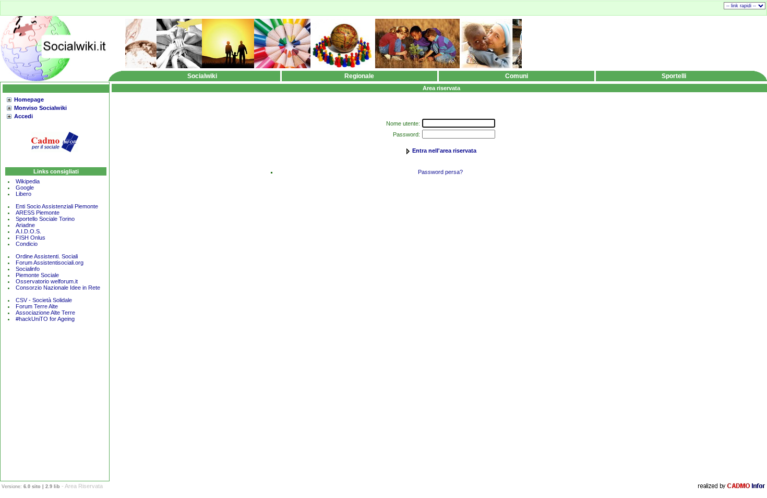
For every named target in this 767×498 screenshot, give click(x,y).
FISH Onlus (30, 237)
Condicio (27, 244)
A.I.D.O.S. (28, 231)
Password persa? (440, 172)
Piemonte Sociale (37, 275)
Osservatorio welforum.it (47, 281)
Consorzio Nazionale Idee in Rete (58, 287)
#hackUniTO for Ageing (45, 319)
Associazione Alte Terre (45, 312)
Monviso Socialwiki (40, 108)
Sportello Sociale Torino (45, 219)
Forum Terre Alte (37, 306)
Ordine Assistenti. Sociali (47, 256)
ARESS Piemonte (37, 212)
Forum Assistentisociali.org (49, 262)
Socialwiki (202, 76)
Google (25, 187)
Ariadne (25, 225)
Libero (23, 194)
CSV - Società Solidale (44, 300)
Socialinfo (28, 269)
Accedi (23, 116)
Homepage (29, 99)
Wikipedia (28, 181)
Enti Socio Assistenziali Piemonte (57, 206)
